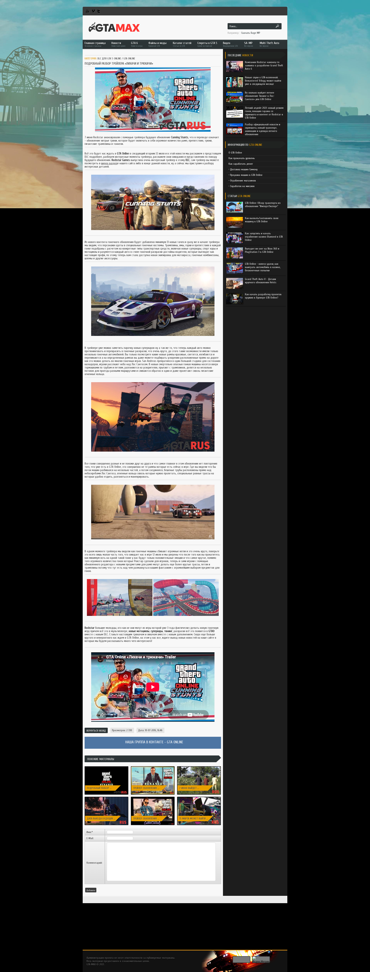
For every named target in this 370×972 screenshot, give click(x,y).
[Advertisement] (185, 923)
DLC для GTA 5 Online (109, 58)
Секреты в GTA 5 (207, 44)
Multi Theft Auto (269, 44)
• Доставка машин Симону (243, 169)
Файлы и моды (157, 44)
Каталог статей (182, 44)
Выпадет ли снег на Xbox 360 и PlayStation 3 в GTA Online (262, 250)
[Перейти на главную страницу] (114, 27)
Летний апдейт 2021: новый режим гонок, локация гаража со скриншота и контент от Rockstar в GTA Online (264, 112)
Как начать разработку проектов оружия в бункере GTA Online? (263, 296)
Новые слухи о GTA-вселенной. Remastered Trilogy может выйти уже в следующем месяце (263, 81)
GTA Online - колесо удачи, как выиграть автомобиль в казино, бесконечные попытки (262, 267)
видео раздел (109, 163)
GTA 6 (137, 44)
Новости (118, 44)
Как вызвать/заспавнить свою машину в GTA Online (261, 220)
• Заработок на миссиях (242, 186)
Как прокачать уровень (242, 158)
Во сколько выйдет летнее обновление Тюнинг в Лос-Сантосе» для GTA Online (259, 96)
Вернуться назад (96, 730)
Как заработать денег (241, 163)
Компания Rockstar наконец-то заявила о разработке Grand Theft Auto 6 (264, 65)
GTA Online (129, 58)
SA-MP (248, 44)
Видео (230, 44)
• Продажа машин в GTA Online (245, 175)
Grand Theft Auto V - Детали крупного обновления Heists (260, 280)
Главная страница (95, 44)
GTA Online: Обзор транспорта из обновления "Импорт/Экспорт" (263, 204)
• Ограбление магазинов (242, 180)
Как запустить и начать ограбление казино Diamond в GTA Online (264, 237)
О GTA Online (235, 152)
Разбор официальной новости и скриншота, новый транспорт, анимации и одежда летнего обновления (262, 129)
